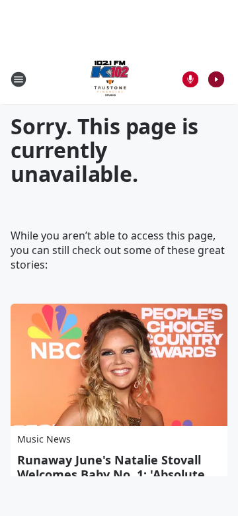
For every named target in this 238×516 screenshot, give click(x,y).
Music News (44, 439)
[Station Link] (110, 79)
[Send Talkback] (190, 79)
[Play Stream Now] (216, 79)
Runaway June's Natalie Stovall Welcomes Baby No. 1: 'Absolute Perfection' (111, 474)
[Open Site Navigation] (18, 79)
